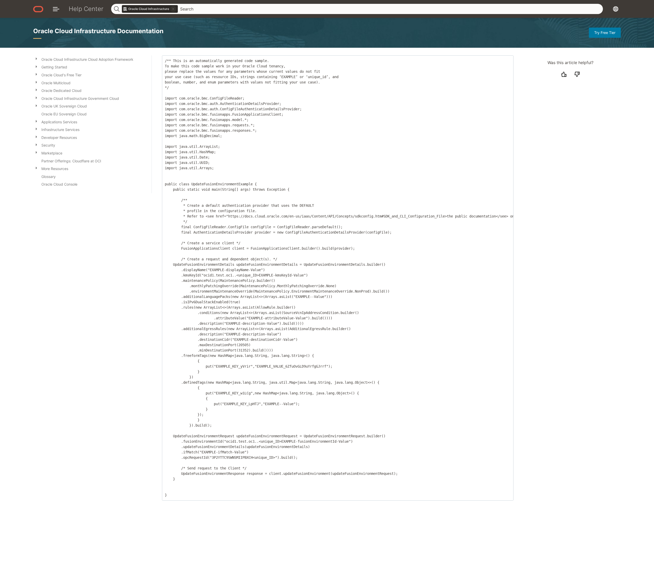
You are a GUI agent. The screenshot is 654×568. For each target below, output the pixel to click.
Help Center (86, 9)
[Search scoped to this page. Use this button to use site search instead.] (173, 9)
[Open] (36, 58)
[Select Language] (616, 9)
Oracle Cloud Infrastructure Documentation (98, 31)
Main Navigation (56, 9)
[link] (150, 9)
